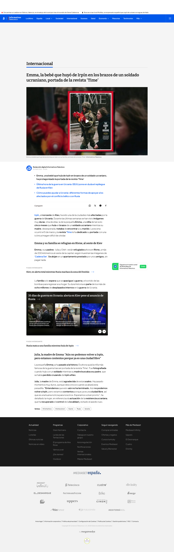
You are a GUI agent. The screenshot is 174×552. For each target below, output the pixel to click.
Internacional (39, 63)
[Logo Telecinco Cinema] (101, 501)
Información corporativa (52, 521)
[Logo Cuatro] (102, 485)
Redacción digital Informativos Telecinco (49, 167)
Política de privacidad (69, 521)
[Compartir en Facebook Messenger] (100, 206)
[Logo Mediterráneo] (116, 510)
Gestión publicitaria (119, 521)
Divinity (129, 449)
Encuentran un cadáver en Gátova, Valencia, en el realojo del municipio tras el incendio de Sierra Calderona (41, 13)
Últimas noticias (36, 439)
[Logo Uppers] (72, 501)
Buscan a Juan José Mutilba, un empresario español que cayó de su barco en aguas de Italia (116, 13)
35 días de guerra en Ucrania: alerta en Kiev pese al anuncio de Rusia (65, 297)
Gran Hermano (59, 430)
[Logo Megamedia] (88, 531)
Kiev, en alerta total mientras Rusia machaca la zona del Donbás (57, 272)
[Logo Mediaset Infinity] (42, 485)
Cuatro (129, 444)
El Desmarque (132, 439)
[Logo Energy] (131, 493)
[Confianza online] (87, 543)
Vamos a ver (58, 449)
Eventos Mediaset (109, 444)
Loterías (32, 435)
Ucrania (87, 409)
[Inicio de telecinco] (4, 18)
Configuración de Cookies (87, 521)
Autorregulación (84, 442)
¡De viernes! (58, 454)
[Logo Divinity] (131, 485)
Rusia (79, 409)
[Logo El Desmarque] (42, 493)
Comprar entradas (109, 430)
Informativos (47, 409)
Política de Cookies (104, 521)
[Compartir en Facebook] (106, 206)
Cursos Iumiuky (108, 439)
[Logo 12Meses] (132, 501)
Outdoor (57, 459)
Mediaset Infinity (133, 430)
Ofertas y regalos (109, 435)
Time (69, 232)
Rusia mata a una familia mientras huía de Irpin (50, 345)
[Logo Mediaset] (87, 474)
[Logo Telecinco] (72, 485)
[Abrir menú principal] (170, 18)
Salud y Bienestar (109, 449)
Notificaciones (84, 447)
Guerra (70, 409)
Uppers (129, 435)
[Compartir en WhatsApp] (90, 206)
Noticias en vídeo (36, 444)
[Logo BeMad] (42, 501)
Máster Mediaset (84, 459)
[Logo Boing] (102, 493)
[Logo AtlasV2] (57, 510)
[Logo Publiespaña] (87, 510)
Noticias (32, 430)
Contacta (81, 430)
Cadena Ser (41, 256)
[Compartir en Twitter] (95, 206)
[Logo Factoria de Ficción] (72, 493)
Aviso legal (39, 521)
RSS (129, 521)
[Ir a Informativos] (14, 18)
